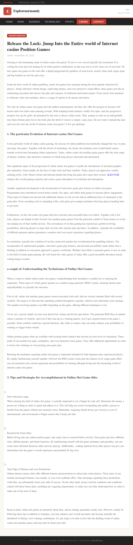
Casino (83, 21)
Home (9, 21)
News (20, 21)
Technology (52, 21)
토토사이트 (113, 174)
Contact (98, 21)
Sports (69, 21)
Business (34, 21)
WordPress (97, 540)
